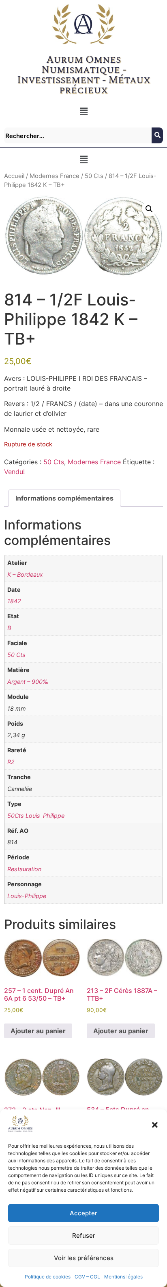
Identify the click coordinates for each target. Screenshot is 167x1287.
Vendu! (14, 472)
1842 (14, 600)
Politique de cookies (48, 1277)
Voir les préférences (83, 1258)
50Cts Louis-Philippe (35, 815)
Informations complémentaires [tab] (64, 498)
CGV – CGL (87, 1277)
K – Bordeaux (25, 574)
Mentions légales (123, 1277)
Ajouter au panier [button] (38, 1031)
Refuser (83, 1235)
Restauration (24, 868)
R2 (11, 761)
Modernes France (54, 176)
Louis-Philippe (26, 895)
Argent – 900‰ (28, 681)
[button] (155, 1125)
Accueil (14, 176)
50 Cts (94, 176)
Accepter (83, 1213)
